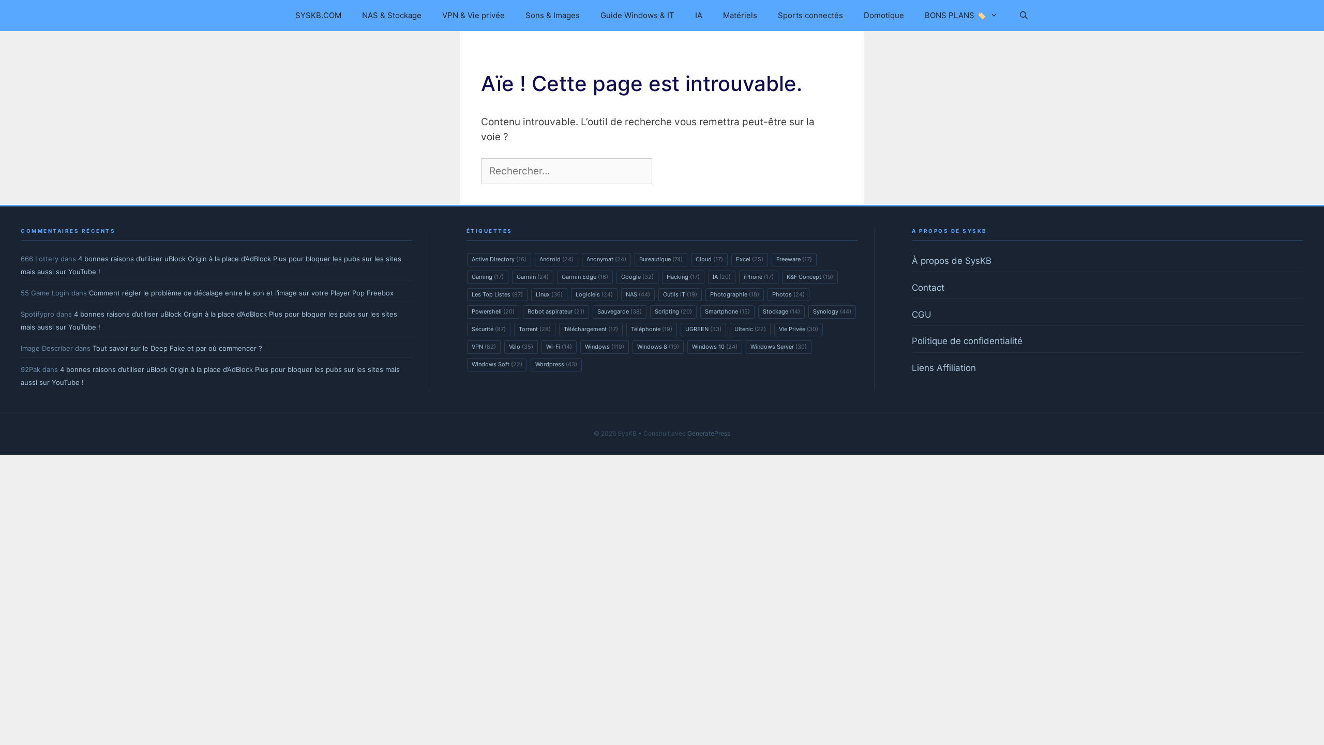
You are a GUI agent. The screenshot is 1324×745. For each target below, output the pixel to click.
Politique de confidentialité (967, 341)
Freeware (794, 259)
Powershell (493, 311)
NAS (638, 294)
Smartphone (727, 311)
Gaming (488, 276)
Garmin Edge (585, 276)
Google (637, 276)
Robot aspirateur (556, 311)
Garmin (533, 276)
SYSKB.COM (318, 15)
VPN (484, 346)
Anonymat (606, 259)
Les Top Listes (497, 294)
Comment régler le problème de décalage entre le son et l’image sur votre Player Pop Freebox (241, 293)
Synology (832, 311)
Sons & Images (552, 15)
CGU (921, 314)
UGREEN (703, 329)
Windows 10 (715, 346)
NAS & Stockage (392, 15)
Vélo (521, 346)
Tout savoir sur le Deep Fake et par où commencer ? (177, 348)
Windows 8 (658, 346)
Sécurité (489, 329)
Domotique (884, 15)
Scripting (673, 311)
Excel (749, 259)
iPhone (759, 276)
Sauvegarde (619, 311)
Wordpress (556, 364)
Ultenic (750, 329)
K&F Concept (810, 276)
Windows (604, 346)
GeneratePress (708, 433)
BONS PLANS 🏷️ (955, 15)
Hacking (683, 276)
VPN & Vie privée (473, 15)
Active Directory (499, 259)
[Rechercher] (672, 171)
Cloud (709, 259)
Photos (788, 294)
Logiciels (594, 294)
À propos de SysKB (951, 261)
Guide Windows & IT (637, 15)
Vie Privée (798, 329)
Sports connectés (810, 15)
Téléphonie (651, 329)
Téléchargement (591, 329)
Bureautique (661, 259)
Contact (928, 287)
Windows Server (778, 346)
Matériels (740, 15)
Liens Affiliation (944, 368)
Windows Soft (497, 364)
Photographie (734, 294)
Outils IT (680, 294)
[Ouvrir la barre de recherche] (1023, 15)
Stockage (781, 311)
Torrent (535, 329)
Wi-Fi (559, 346)
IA (698, 15)
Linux (549, 294)
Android (556, 259)
